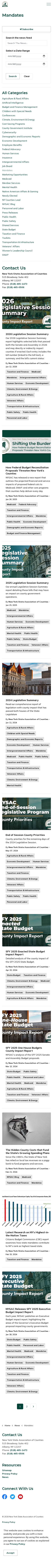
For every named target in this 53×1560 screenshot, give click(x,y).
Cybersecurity (9, 132)
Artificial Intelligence (12, 102)
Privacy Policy (9, 1473)
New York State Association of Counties (28, 363)
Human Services (15, 383)
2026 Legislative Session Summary (27, 334)
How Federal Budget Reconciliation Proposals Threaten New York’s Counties (27, 470)
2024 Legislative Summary (22, 700)
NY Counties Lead (11, 199)
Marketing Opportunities (15, 174)
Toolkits (6, 238)
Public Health (29, 412)
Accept (10, 1552)
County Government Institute (17, 128)
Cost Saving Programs (13, 123)
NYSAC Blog (13, 1177)
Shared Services (10, 225)
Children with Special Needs (21, 733)
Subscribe (27, 29)
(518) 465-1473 (18, 283)
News (5, 1477)
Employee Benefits (12, 145)
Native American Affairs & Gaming (20, 191)
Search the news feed (19, 37)
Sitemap (7, 1470)
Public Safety (13, 412)
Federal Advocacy (27, 504)
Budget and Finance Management (23, 533)
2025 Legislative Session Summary (27, 582)
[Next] (33, 1406)
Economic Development (37, 383)
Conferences (8, 115)
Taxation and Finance (18, 371)
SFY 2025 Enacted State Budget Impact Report (25, 953)
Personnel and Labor (17, 418)
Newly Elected (9, 195)
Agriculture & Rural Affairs (20, 395)
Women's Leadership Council (17, 250)
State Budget (30, 639)
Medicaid (36, 371)
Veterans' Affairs (15, 400)
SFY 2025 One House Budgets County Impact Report (24, 1049)
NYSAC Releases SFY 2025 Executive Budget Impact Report (28, 1310)
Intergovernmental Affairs (33, 377)
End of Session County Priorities (25, 835)
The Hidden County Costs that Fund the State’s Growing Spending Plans (28, 1151)
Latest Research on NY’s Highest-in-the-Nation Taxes (27, 1234)
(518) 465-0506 (15, 287)
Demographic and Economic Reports (25, 527)
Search (13, 76)
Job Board (7, 166)
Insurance (7, 157)
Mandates (12, 377)
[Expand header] (49, 4)
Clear (27, 76)
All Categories (15, 93)
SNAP (5, 254)
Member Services (11, 183)
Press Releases (10, 212)
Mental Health (14, 633)
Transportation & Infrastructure (23, 406)
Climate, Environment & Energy (22, 389)
